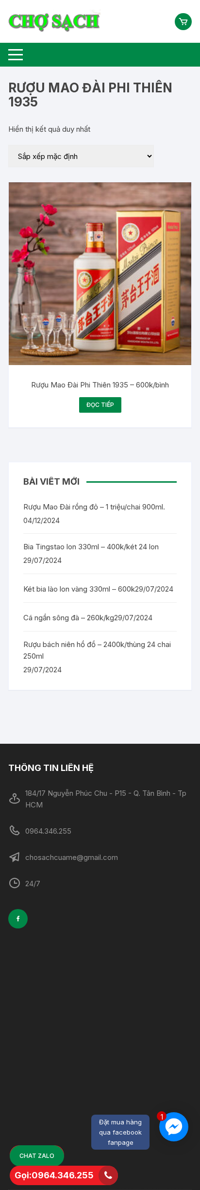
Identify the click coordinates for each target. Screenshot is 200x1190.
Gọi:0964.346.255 (54, 1175)
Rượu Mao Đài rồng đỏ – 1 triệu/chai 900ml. (94, 506)
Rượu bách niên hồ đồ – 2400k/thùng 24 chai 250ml (97, 650)
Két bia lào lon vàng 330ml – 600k (79, 589)
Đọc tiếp (100, 404)
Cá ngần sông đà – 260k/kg (68, 617)
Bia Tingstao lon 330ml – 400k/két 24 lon (91, 546)
